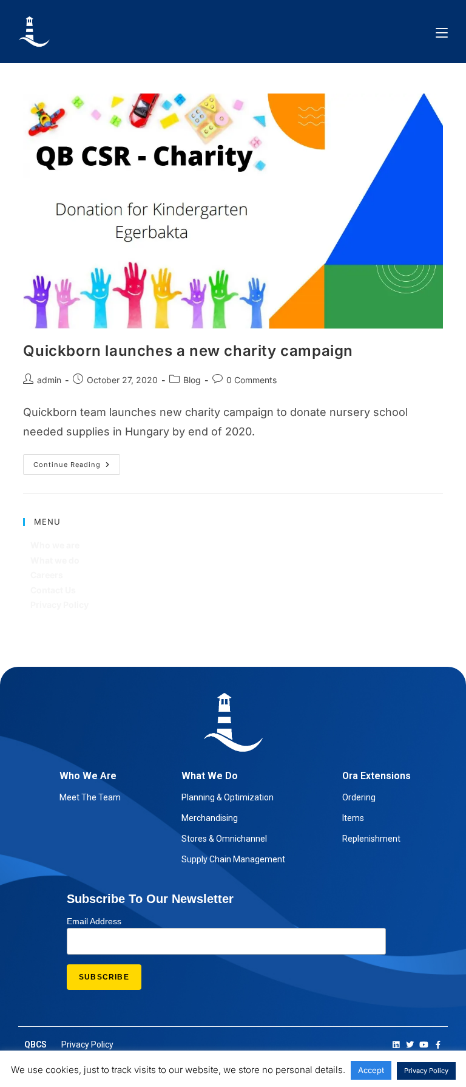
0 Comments (251, 380)
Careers (46, 575)
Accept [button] (371, 1070)
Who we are (54, 545)
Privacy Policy (59, 604)
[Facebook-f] (438, 1045)
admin (49, 380)
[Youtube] (424, 1045)
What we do (54, 560)
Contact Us (53, 590)
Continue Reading (76, 461)
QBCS (35, 1044)
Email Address (94, 921)
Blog (192, 380)
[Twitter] (410, 1045)
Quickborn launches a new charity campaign (188, 350)
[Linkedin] (396, 1045)
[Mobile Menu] (442, 31)
